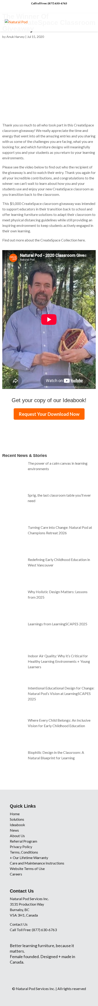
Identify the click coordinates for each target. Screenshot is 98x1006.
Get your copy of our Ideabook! (49, 400)
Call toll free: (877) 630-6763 (49, 3)
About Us (17, 835)
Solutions (17, 819)
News (14, 830)
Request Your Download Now (49, 414)
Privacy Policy (21, 846)
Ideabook (17, 825)
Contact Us (19, 924)
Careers (16, 874)
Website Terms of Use (27, 868)
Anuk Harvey (15, 37)
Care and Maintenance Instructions (37, 863)
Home (15, 814)
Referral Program (23, 841)
